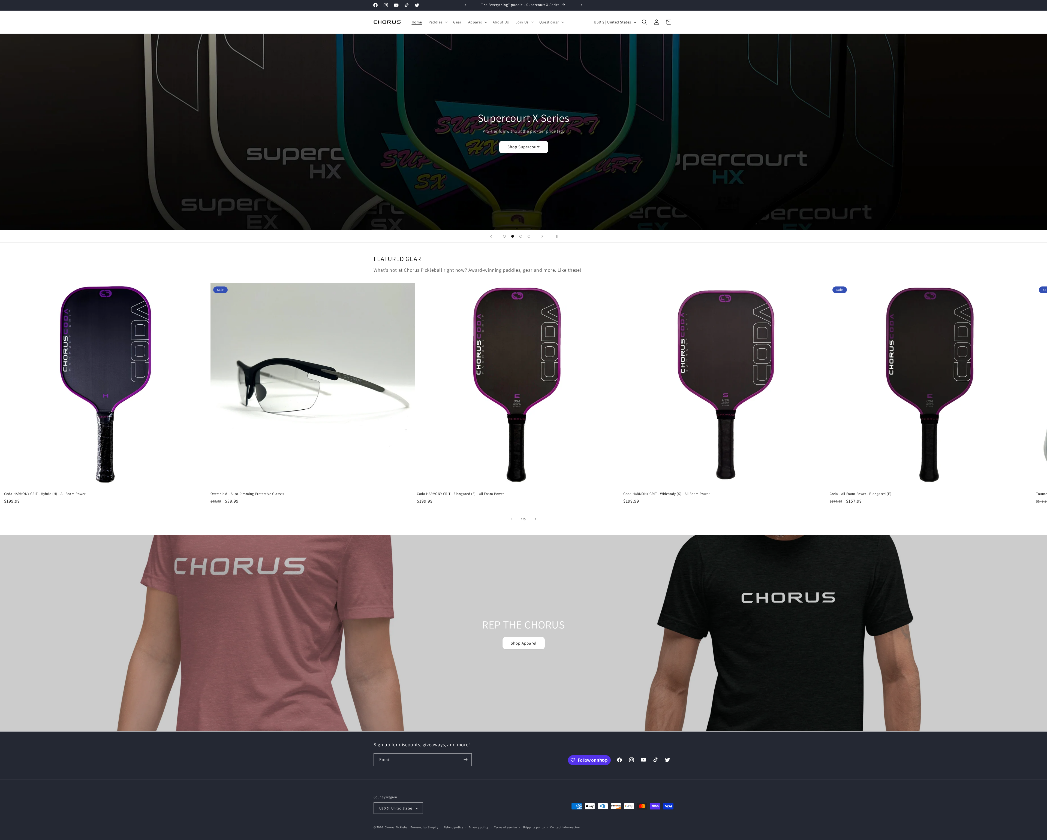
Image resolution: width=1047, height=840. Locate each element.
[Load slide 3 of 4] (521, 236)
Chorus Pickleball (397, 827)
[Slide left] (512, 519)
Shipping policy (533, 827)
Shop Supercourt (131, 146)
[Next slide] (542, 236)
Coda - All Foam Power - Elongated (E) (860, 494)
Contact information (565, 827)
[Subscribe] (465, 759)
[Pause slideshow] (556, 236)
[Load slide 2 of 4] (513, 236)
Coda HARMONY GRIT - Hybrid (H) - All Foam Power (44, 494)
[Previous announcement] (465, 5)
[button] (437, 22)
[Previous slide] (491, 236)
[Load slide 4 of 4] (529, 236)
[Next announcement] (582, 5)
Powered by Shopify (424, 827)
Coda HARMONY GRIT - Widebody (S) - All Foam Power (666, 494)
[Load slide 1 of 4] (504, 236)
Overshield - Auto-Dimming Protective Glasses (247, 494)
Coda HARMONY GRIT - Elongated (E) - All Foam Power (460, 494)
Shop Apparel (524, 642)
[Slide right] (535, 519)
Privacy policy (478, 827)
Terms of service (505, 827)
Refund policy (453, 827)
